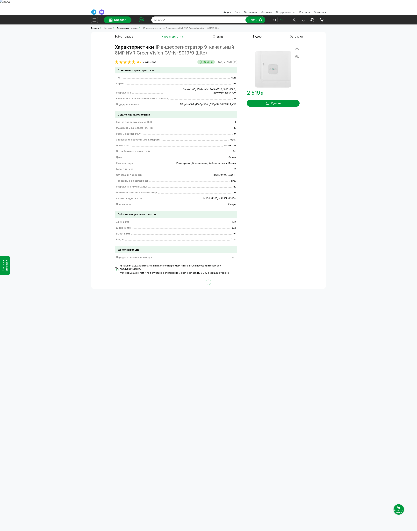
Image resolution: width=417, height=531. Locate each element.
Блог (237, 12)
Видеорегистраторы (127, 28)
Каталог (108, 28)
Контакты (304, 12)
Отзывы (218, 36)
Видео (257, 36)
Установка (320, 12)
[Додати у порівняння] (297, 56)
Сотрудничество (285, 12)
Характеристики (173, 36)
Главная (95, 28)
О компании (250, 12)
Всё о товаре (123, 36)
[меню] (94, 20)
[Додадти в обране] (297, 50)
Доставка (266, 12)
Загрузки (296, 36)
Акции (227, 12)
